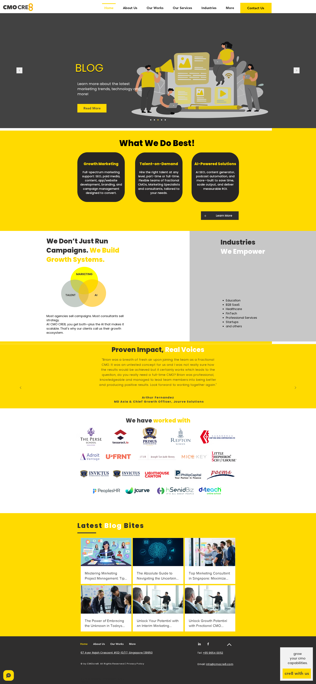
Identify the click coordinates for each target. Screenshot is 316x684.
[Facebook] (208, 644)
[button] (209, 6)
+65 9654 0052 (213, 653)
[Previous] (19, 70)
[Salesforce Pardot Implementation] (161, 119)
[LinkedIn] (199, 644)
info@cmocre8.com (219, 664)
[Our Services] (154, 119)
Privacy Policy (135, 663)
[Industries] (165, 119)
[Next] (297, 70)
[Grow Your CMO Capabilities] (150, 119)
